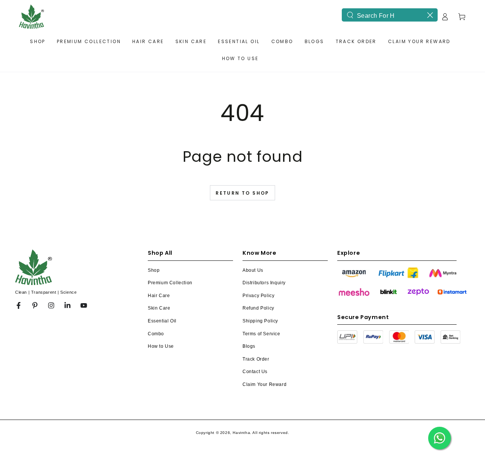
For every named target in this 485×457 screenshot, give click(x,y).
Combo (156, 333)
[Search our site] (350, 15)
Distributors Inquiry (264, 282)
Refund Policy (258, 308)
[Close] (430, 15)
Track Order (255, 359)
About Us (252, 270)
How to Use (161, 346)
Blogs (248, 346)
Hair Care (159, 295)
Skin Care (159, 308)
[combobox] (390, 15)
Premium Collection (170, 282)
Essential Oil (162, 321)
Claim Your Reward (264, 384)
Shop (154, 270)
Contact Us (255, 371)
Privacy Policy (258, 295)
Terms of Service (261, 333)
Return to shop (242, 193)
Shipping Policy (260, 321)
